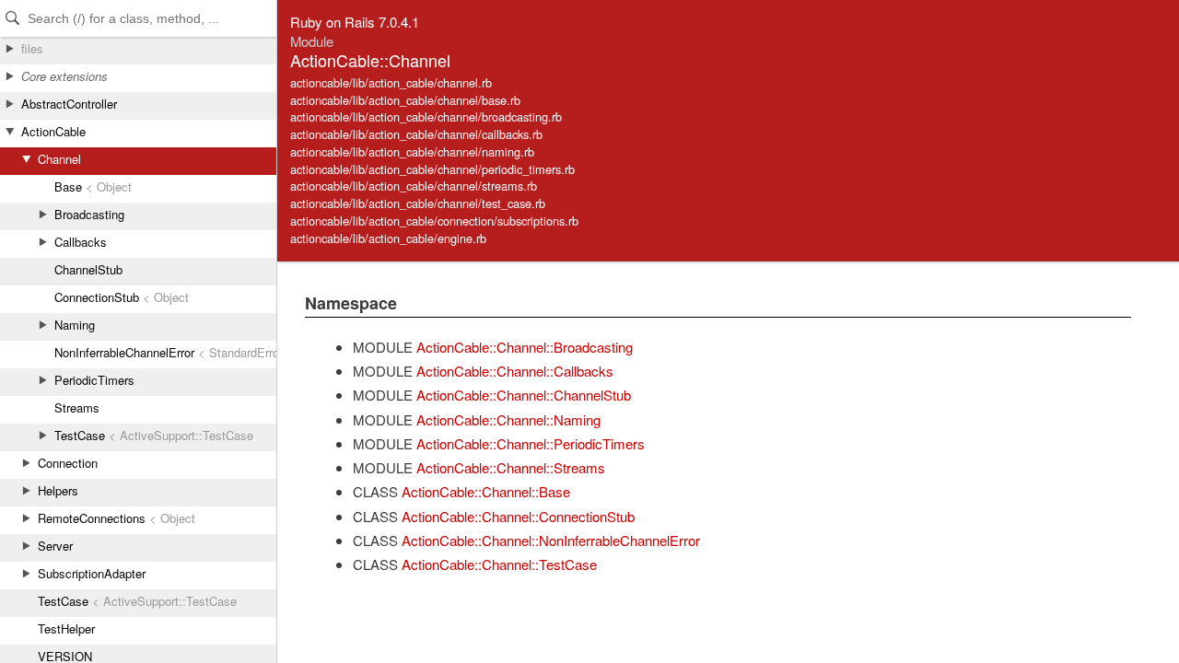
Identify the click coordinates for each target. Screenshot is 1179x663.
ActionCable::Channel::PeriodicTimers (530, 443)
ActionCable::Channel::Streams (510, 467)
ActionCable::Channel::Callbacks (514, 370)
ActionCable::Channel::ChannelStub (523, 394)
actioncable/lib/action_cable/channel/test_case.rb (417, 203)
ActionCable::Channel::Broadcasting (524, 346)
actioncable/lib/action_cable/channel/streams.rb (413, 185)
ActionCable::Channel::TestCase (499, 564)
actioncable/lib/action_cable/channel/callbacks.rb (416, 134)
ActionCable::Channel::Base (486, 491)
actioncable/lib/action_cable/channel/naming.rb (412, 151)
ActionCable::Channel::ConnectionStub (518, 516)
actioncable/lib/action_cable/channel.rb (391, 82)
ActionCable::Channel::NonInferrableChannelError (551, 540)
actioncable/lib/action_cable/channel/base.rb (405, 100)
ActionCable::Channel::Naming (508, 419)
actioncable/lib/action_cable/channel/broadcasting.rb (426, 116)
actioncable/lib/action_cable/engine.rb (388, 238)
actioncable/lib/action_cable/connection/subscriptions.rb (434, 220)
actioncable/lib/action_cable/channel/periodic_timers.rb (432, 169)
